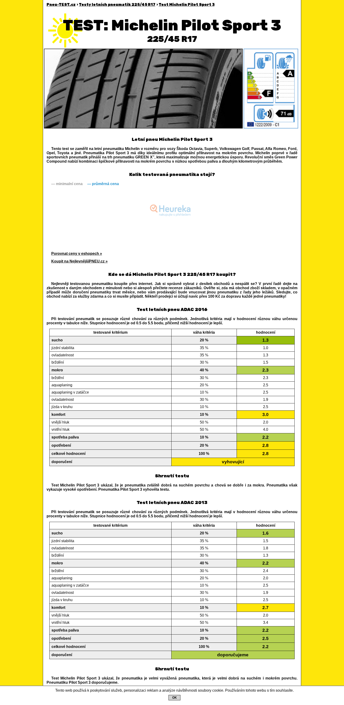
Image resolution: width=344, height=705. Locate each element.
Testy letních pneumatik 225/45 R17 (117, 4)
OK (174, 697)
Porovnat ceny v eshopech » (76, 254)
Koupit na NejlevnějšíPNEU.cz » (79, 261)
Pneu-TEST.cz (61, 4)
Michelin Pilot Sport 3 (187, 4)
